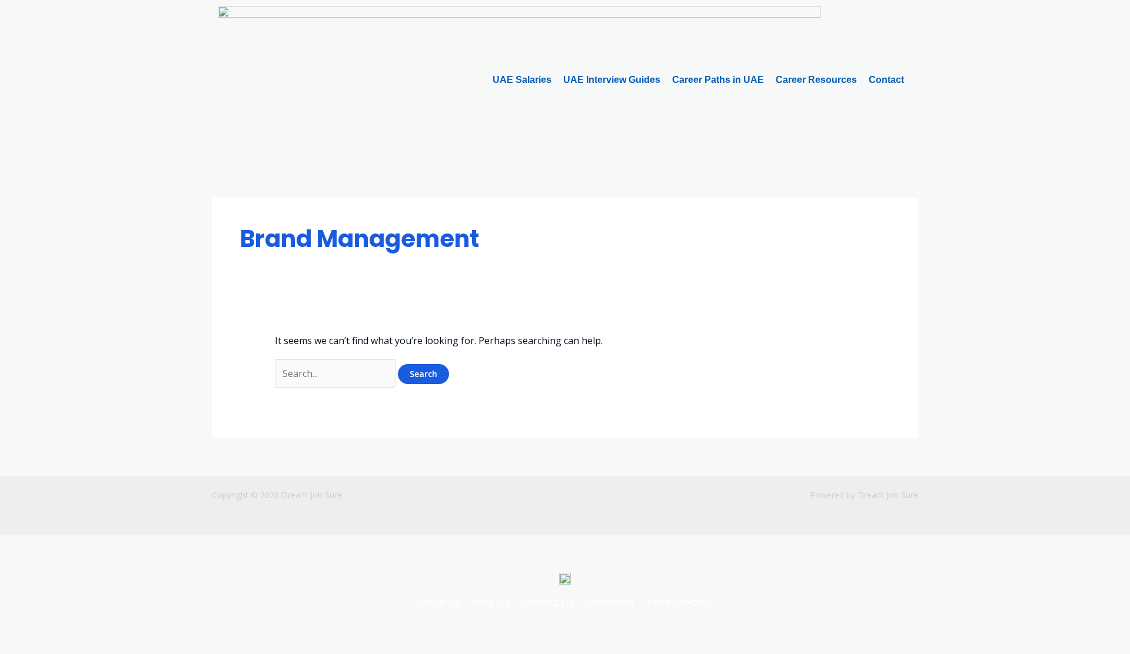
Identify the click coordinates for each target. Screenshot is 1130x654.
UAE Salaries (522, 80)
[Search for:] (336, 373)
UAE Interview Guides (611, 80)
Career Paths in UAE (718, 80)
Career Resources (816, 80)
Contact (886, 80)
